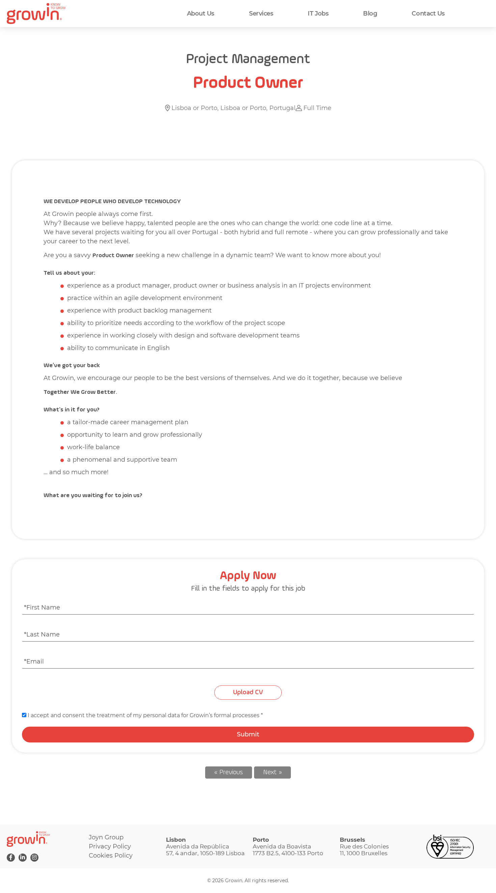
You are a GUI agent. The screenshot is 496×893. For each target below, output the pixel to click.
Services (261, 13)
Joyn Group (106, 837)
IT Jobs (318, 13)
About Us (200, 13)
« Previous (228, 772)
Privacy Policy (110, 846)
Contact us (428, 13)
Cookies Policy (111, 855)
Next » (272, 772)
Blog (370, 13)
